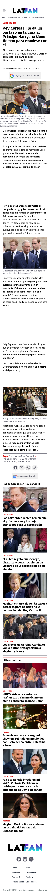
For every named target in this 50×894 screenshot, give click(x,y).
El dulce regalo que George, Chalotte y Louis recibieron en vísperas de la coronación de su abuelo (24, 564)
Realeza (26, 17)
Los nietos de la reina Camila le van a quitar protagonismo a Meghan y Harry (24, 648)
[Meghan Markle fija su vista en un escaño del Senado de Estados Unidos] (25, 805)
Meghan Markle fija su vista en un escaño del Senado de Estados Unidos (23, 827)
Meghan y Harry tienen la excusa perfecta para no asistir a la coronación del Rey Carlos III (25, 607)
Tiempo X (18, 877)
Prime (18, 868)
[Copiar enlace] (35, 468)
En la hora (18, 872)
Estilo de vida (38, 17)
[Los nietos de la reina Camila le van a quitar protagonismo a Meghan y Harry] (25, 626)
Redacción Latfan (13, 68)
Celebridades (14, 17)
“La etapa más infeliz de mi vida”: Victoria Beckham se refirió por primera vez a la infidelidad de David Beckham (23, 784)
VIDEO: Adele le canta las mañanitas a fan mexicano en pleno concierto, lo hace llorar (23, 698)
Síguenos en (26, 476)
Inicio (3, 17)
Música (6, 732)
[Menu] (4, 10)
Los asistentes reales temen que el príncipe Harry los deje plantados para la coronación (25, 521)
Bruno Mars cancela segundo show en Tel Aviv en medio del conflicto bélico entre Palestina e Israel (24, 740)
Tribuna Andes (18, 882)
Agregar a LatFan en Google (24, 76)
